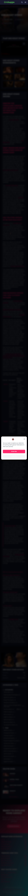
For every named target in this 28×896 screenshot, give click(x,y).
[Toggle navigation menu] (25, 2)
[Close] (24, 439)
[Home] (9, 2)
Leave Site (14, 456)
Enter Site (14, 451)
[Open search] (22, 2)
